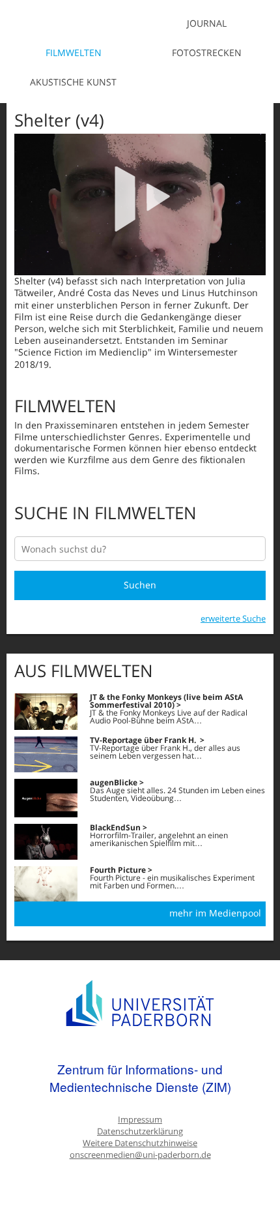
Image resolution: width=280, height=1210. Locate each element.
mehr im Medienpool (215, 913)
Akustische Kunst (73, 82)
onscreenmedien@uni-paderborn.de (140, 1154)
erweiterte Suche (233, 618)
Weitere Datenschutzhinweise (140, 1143)
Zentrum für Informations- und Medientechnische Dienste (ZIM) (140, 1078)
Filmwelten (74, 52)
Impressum (140, 1119)
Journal (207, 23)
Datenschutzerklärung (140, 1131)
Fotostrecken (207, 52)
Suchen (140, 585)
